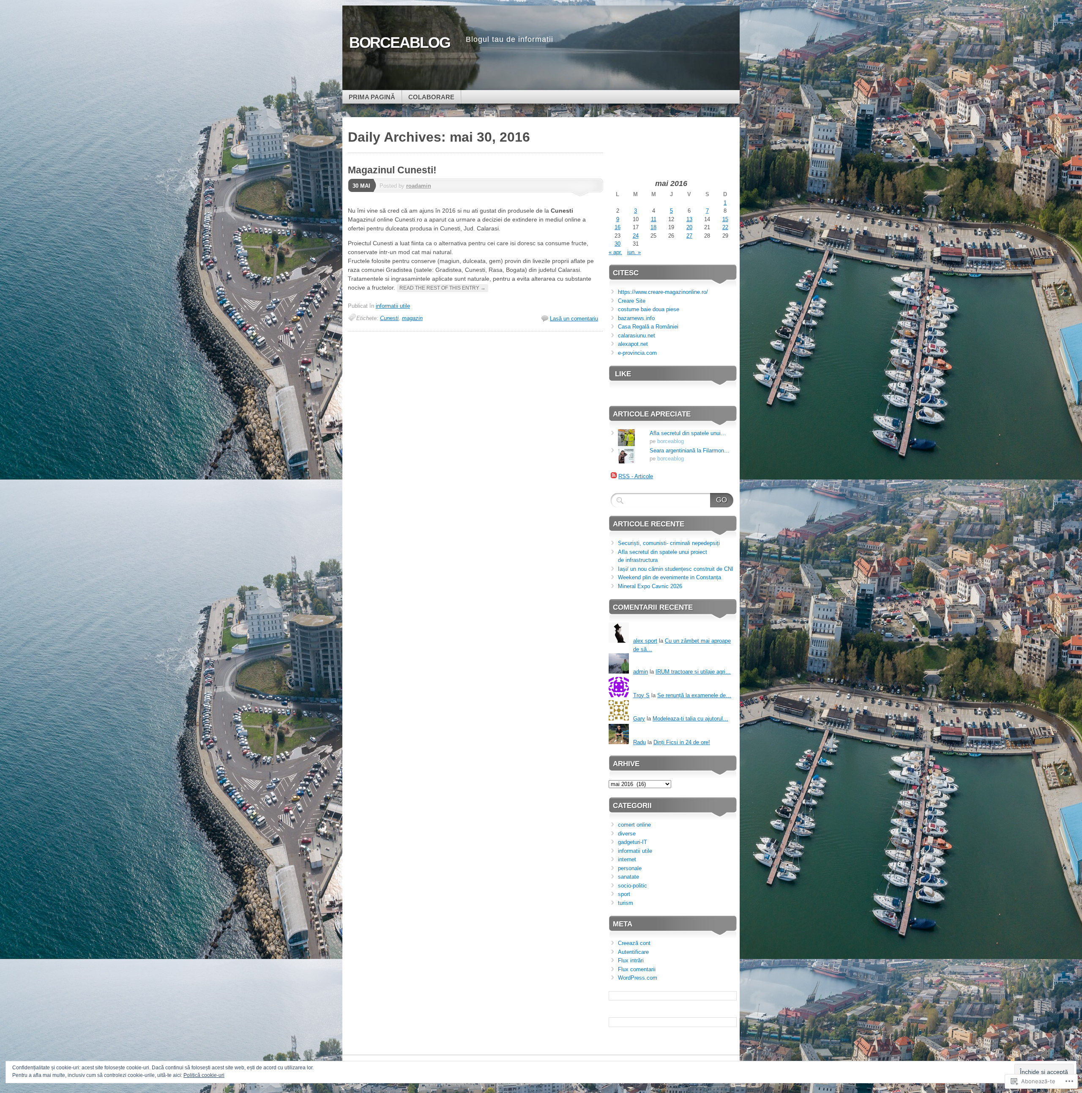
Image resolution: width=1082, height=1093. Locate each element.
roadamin (418, 186)
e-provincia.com (637, 353)
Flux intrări (631, 960)
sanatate (628, 877)
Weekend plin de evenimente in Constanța (669, 577)
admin (640, 671)
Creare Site (631, 301)
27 (689, 236)
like (623, 374)
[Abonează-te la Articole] (614, 476)
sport (624, 894)
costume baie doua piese (648, 309)
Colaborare (431, 97)
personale (630, 868)
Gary (639, 718)
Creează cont (634, 943)
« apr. (615, 252)
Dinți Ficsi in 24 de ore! (681, 742)
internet (627, 859)
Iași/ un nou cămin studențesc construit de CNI (675, 569)
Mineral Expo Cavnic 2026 (650, 586)
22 (725, 227)
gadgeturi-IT (632, 842)
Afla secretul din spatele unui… (688, 433)
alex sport (645, 641)
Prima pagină (372, 97)
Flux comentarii (637, 969)
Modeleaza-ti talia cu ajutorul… (690, 718)
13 (689, 219)
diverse (627, 833)
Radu (639, 742)
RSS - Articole (635, 476)
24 (636, 236)
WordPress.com (637, 978)
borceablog (670, 441)
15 (725, 219)
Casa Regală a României (648, 326)
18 (653, 227)
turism (625, 903)
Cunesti (389, 318)
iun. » (634, 252)
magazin (412, 318)
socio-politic (632, 885)
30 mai (361, 186)
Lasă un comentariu (574, 318)
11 (653, 219)
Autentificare (633, 952)
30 (617, 244)
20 (689, 227)
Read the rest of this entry (442, 288)
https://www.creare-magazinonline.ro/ (663, 292)
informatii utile (393, 306)
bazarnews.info (636, 318)
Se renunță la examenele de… (694, 695)
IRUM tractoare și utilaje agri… (693, 671)
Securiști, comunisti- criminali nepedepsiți (669, 543)
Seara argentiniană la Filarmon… (690, 450)
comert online (634, 825)
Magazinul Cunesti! (392, 169)
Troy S (641, 695)
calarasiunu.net (636, 335)
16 (617, 227)
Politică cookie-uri (203, 1075)
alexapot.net (633, 344)
